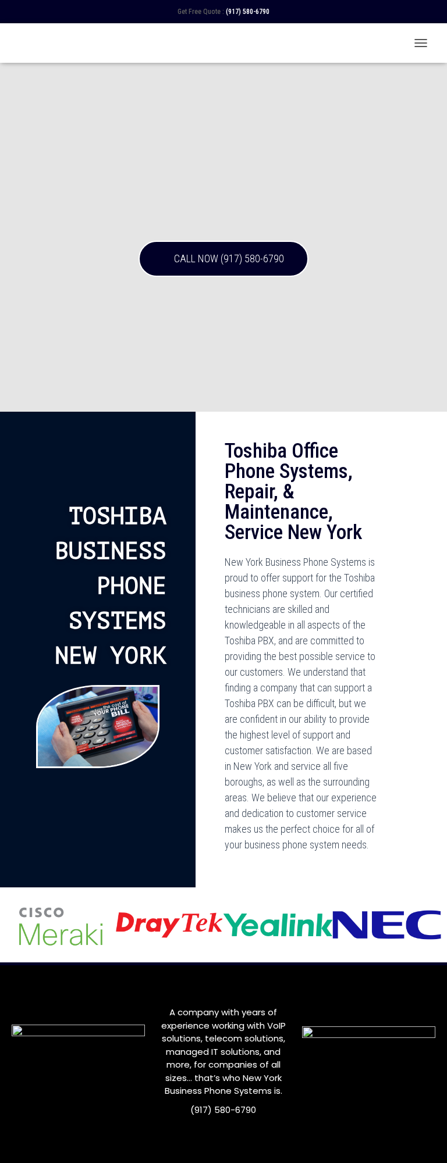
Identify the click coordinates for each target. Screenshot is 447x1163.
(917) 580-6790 (247, 12)
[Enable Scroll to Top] (424, 1139)
